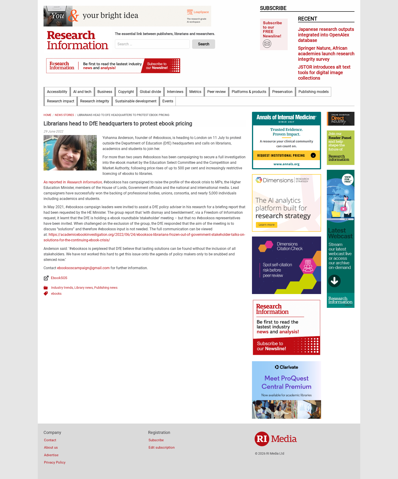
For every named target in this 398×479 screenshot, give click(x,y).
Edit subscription (162, 447)
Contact (50, 440)
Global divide (150, 91)
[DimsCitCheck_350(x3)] (286, 293)
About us (51, 447)
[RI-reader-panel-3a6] (340, 164)
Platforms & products (249, 91)
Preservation (282, 91)
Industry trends (62, 287)
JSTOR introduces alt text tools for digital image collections (324, 72)
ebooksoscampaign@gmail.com (83, 268)
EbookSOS (59, 278)
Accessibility (57, 91)
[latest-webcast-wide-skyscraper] (340, 307)
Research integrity (94, 101)
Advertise (51, 455)
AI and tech (82, 91)
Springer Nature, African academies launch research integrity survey (326, 53)
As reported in (73, 182)
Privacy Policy (54, 462)
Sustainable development (135, 101)
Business (104, 91)
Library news (83, 287)
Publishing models (313, 91)
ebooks (56, 293)
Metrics (195, 91)
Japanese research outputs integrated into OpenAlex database (326, 34)
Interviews (175, 91)
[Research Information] (78, 40)
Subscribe (156, 440)
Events (167, 101)
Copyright (126, 91)
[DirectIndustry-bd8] (340, 124)
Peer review (216, 91)
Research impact (60, 101)
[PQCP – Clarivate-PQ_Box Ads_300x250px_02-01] (286, 417)
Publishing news (105, 287)
